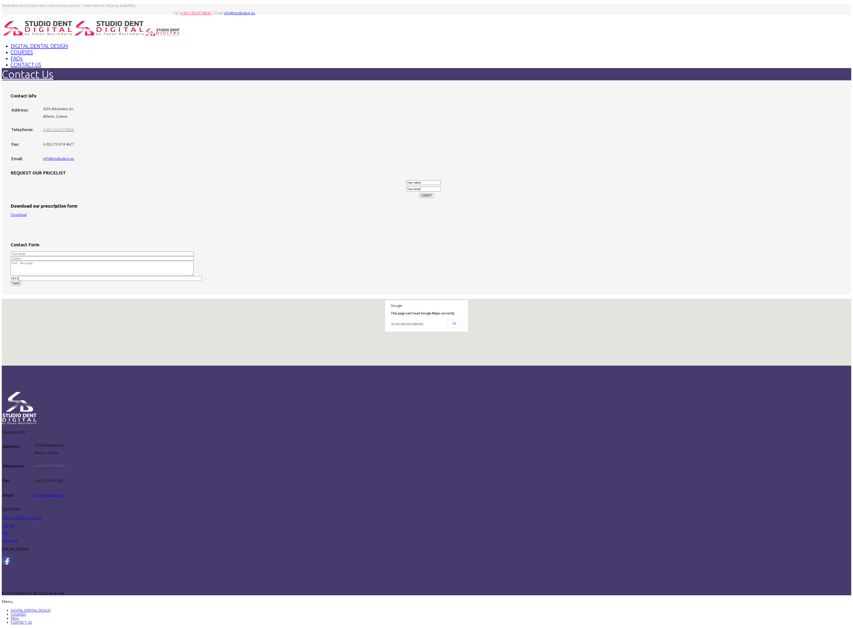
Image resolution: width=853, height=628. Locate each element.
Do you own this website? (407, 323)
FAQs (17, 58)
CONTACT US (26, 65)
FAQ (5, 533)
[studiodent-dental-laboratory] (6, 563)
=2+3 (15, 278)
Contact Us (10, 541)
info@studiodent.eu (239, 13)
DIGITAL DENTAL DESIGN (39, 46)
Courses (8, 525)
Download (19, 215)
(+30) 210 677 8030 (195, 13)
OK (454, 323)
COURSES (22, 52)
